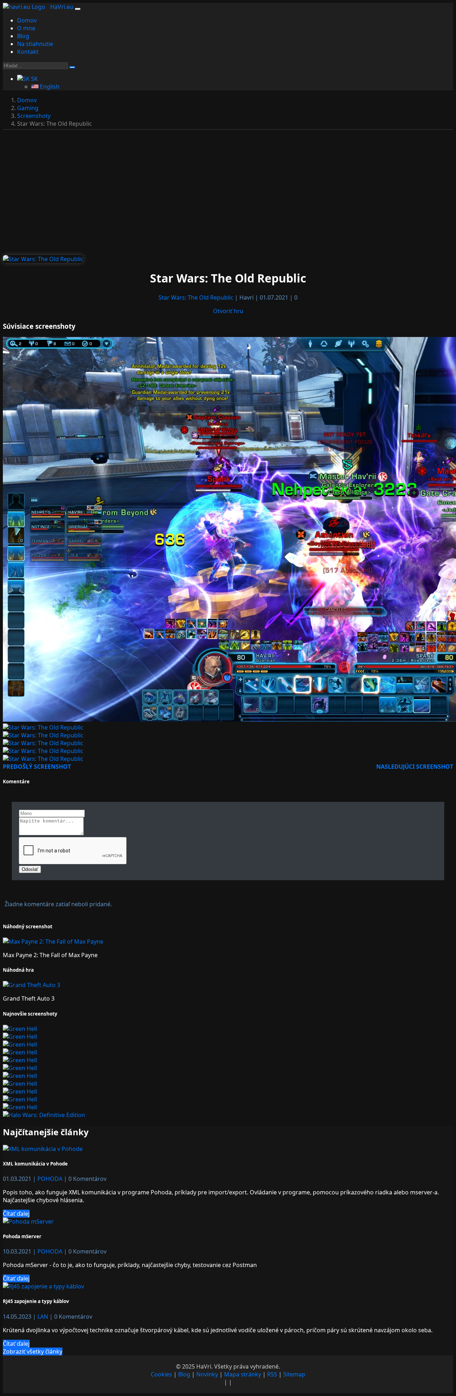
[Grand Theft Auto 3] (31, 985)
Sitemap (294, 1374)
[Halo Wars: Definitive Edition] (44, 1115)
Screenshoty (34, 116)
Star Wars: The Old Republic (197, 297)
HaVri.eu (62, 7)
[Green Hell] (20, 1029)
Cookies (161, 1374)
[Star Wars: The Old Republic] (43, 259)
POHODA (50, 1179)
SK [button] (34, 79)
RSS (272, 1374)
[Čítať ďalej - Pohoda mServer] (28, 1221)
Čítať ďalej (16, 1214)
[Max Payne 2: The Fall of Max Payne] (53, 941)
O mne (26, 28)
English (48, 86)
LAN (43, 1316)
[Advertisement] (228, 196)
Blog (23, 36)
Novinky (207, 1374)
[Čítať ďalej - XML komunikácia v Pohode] (43, 1149)
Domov (27, 20)
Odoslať (30, 869)
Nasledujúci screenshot (414, 766)
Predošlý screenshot (37, 766)
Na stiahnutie (35, 44)
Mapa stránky (242, 1374)
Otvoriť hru (228, 311)
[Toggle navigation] (78, 9)
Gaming (27, 108)
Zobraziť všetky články (32, 1351)
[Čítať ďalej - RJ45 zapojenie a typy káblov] (43, 1286)
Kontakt (27, 52)
